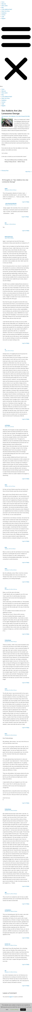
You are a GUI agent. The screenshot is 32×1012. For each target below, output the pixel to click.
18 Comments (5, 116)
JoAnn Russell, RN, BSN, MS (10, 203)
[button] (16, 53)
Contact (3, 14)
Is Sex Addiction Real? (6, 9)
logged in (11, 996)
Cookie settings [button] (14, 1009)
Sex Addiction (12, 116)
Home (2, 2)
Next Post (28, 171)
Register (3, 18)
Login (2, 16)
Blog (2, 7)
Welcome (3, 3)
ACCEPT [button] (23, 1009)
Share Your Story (5, 11)
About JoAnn (4, 5)
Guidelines (3, 13)
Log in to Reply (25, 201)
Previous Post (4, 170)
